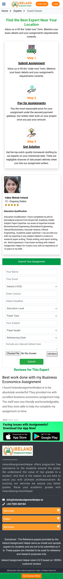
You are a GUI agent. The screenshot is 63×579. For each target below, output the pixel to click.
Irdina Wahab (12, 197)
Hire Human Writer (31, 576)
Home (5, 10)
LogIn (55, 4)
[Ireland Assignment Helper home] (21, 4)
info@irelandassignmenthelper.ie (25, 499)
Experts (18, 10)
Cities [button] (7, 518)
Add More (52, 354)
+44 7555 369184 (16, 504)
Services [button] (9, 510)
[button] (4, 4)
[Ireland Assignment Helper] (17, 451)
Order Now (42, 4)
